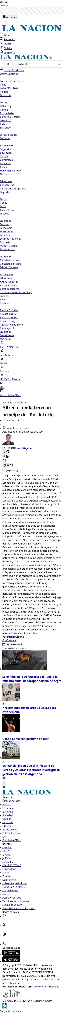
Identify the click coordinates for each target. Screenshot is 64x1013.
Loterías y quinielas (11, 238)
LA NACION (9, 402)
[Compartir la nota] (4, 456)
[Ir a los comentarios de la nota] (8, 452)
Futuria (4, 102)
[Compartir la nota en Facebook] (4, 465)
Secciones (9, 39)
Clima (3, 84)
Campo (4, 109)
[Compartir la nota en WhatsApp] (8, 456)
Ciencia (4, 167)
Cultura (4, 156)
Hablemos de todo (10, 170)
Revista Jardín (7, 328)
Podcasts (5, 242)
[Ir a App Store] (11, 961)
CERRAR (4, 2)
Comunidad (6, 159)
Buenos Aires (7, 145)
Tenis (3, 206)
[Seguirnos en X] (4, 925)
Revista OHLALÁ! (9, 310)
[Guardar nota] (4, 452)
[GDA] (11, 997)
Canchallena (7, 210)
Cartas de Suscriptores (13, 188)
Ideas (3, 299)
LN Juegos (5, 220)
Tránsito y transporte (12, 81)
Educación (6, 152)
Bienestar (5, 163)
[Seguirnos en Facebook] (4, 916)
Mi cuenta (9, 52)
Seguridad (6, 149)
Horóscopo (6, 231)
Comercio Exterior (10, 117)
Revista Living (7, 321)
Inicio (7, 35)
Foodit (7, 44)
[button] (32, 226)
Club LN (8, 48)
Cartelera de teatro (10, 263)
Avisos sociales (8, 285)
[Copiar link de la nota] (4, 461)
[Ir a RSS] (4, 944)
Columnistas (7, 185)
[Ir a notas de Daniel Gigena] (32, 439)
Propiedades (7, 113)
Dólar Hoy (5, 106)
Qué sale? (5, 256)
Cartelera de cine (9, 260)
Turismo (4, 224)
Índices (4, 124)
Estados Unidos (9, 134)
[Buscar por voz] (60, 64)
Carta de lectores (9, 288)
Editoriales (6, 181)
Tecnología (6, 228)
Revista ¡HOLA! (8, 314)
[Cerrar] (50, 58)
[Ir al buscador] (5, 22)
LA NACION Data (9, 88)
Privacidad (53, 986)
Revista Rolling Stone (12, 324)
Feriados (5, 235)
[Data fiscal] (4, 1007)
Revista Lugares (9, 317)
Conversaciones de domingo (16, 292)
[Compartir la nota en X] (8, 465)
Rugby (3, 202)
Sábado (4, 296)
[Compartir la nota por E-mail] (11, 465)
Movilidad (5, 120)
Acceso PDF (6, 274)
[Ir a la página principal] (32, 30)
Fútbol (3, 199)
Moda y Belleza (8, 245)
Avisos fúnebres (9, 281)
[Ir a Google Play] (11, 954)
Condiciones (41, 986)
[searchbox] (30, 64)
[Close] (4, 778)
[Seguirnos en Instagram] (4, 935)
